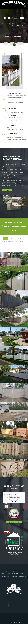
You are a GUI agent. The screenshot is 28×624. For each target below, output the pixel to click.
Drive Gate (13, 238)
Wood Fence (13, 244)
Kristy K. (11, 505)
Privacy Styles (8, 241)
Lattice (21, 238)
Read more (7, 190)
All (5, 238)
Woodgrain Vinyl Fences (14, 248)
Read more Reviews (14, 522)
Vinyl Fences (19, 241)
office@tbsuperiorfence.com (13, 607)
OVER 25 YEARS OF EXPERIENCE (13, 36)
